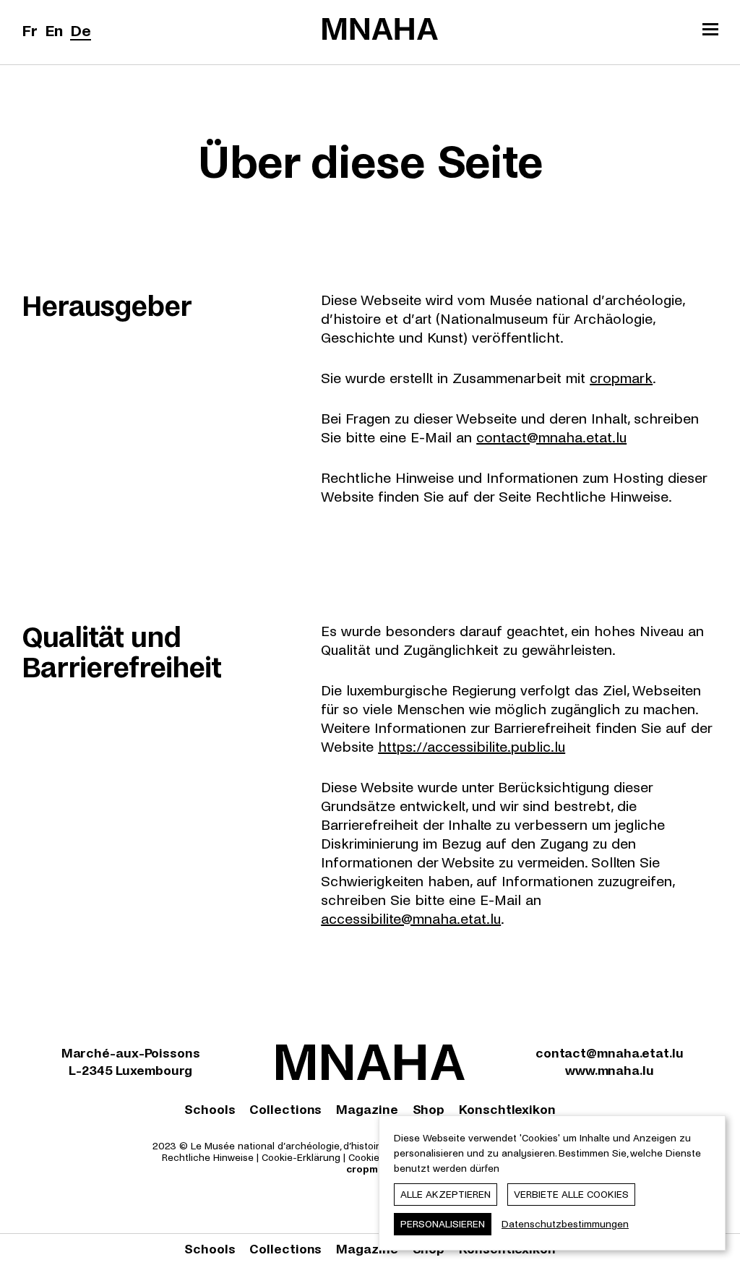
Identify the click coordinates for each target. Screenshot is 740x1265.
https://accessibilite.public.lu (471, 747)
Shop (429, 1110)
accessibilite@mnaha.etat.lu (411, 919)
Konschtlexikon (507, 1110)
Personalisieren (442, 1224)
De (80, 31)
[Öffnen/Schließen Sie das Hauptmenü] (710, 31)
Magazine (366, 1110)
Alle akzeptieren (445, 1194)
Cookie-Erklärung (301, 1157)
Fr (30, 31)
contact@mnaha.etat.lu (551, 437)
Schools (209, 1110)
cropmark (621, 378)
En (54, 31)
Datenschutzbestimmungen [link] (565, 1224)
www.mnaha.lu (609, 1071)
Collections (285, 1110)
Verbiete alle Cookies (571, 1194)
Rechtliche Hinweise (208, 1157)
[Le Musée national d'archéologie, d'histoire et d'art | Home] (380, 29)
